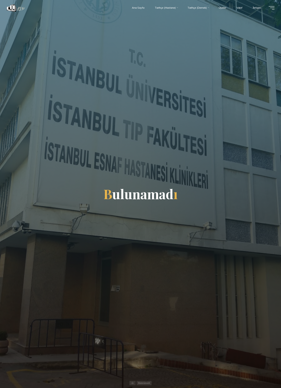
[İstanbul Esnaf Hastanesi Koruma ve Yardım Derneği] (16, 7)
